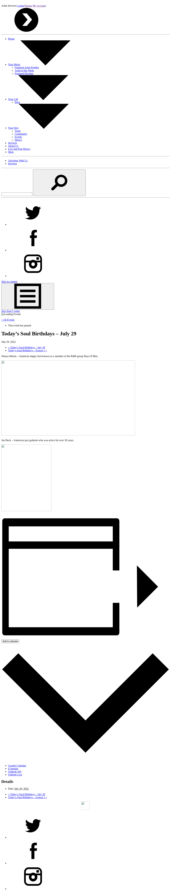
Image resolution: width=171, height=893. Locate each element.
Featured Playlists (24, 73)
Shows (18, 139)
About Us (13, 145)
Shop (11, 152)
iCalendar (13, 768)
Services (12, 142)
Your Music (14, 64)
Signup (28, 5)
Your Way (13, 127)
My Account (39, 5)
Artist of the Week (24, 70)
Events (18, 136)
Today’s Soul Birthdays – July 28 (26, 347)
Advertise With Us (18, 160)
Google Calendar (17, 765)
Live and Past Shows (19, 148)
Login (20, 5)
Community (21, 133)
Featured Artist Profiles (27, 67)
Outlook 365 (14, 771)
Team (18, 130)
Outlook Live (15, 774)
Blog (17, 102)
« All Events (7, 319)
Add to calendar (10, 641)
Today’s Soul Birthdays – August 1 (27, 350)
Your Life (13, 99)
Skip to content (9, 281)
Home (11, 38)
